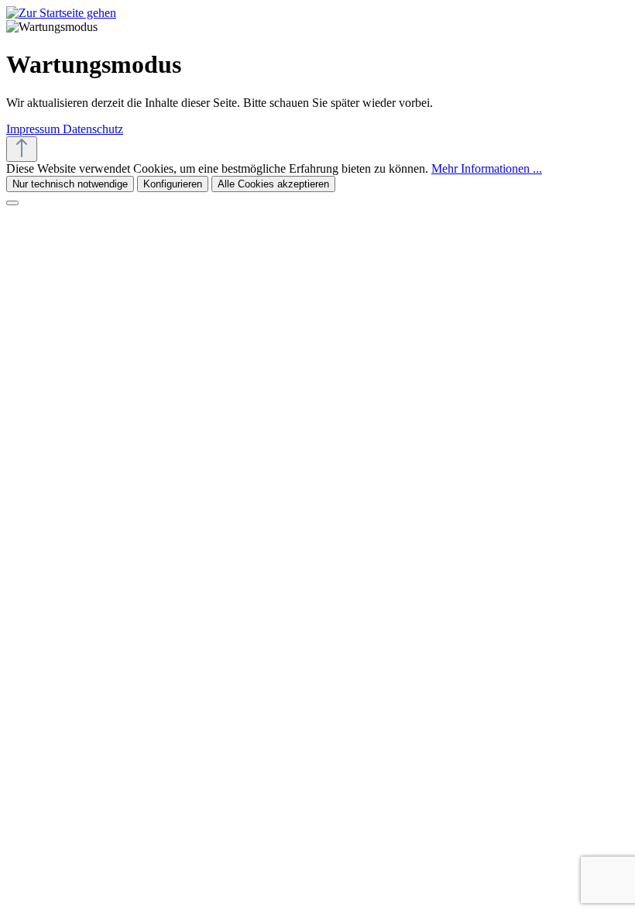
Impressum (34, 129)
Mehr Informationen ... (486, 168)
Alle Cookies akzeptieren (273, 184)
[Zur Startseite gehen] (61, 12)
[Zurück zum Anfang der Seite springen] (21, 149)
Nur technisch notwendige (70, 184)
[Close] (12, 203)
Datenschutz (93, 129)
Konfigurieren (172, 184)
